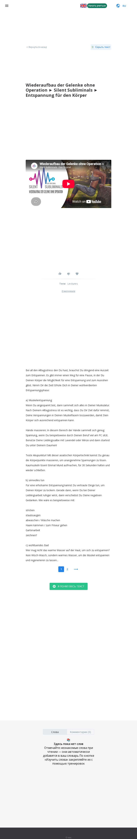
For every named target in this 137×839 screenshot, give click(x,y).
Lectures (72, 283)
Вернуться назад (38, 47)
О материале (68, 291)
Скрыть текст (102, 47)
